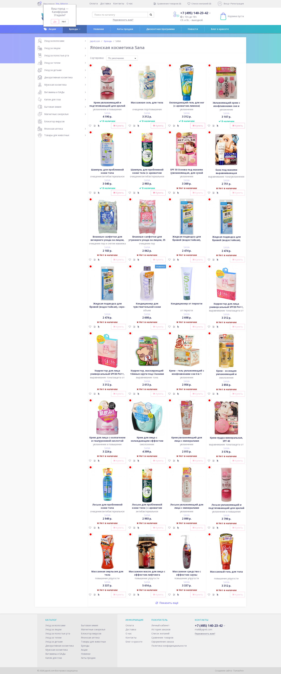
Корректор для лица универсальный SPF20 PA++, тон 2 (107, 374)
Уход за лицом (52, 48)
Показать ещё (169, 603)
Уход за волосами (54, 40)
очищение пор (147, 243)
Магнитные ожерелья (56, 114)
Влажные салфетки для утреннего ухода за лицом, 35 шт (147, 240)
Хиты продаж (125, 29)
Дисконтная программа (160, 29)
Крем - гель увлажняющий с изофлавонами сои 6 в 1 (186, 372)
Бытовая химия (52, 106)
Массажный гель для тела (226, 571)
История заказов (160, 629)
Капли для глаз (52, 99)
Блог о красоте (220, 29)
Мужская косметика (55, 84)
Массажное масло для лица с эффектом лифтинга (147, 573)
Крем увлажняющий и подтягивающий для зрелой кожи (107, 106)
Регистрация (237, 3)
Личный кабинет (160, 625)
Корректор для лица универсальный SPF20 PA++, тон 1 (226, 307)
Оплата (93, 3)
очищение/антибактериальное (107, 176)
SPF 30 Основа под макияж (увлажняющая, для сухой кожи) (186, 173)
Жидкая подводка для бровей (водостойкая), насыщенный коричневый (226, 240)
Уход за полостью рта (56, 55)
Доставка (105, 3)
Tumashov (238, 670)
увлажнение (186, 109)
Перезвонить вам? (123, 19)
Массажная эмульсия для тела (107, 573)
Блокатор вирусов (54, 121)
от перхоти (186, 310)
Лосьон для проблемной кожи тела (107, 506)
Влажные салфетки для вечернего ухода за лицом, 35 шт (107, 240)
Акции (52, 29)
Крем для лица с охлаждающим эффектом (147, 439)
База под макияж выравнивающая (226, 171)
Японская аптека (53, 128)
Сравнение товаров (162, 637)
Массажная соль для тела (147, 102)
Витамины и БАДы (54, 92)
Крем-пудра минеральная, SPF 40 (226, 439)
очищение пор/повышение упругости (147, 111)
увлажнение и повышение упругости (107, 111)
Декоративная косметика (58, 77)
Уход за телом (52, 62)
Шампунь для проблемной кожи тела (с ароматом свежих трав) (147, 173)
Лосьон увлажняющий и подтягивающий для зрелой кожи (226, 508)
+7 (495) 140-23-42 (194, 13)
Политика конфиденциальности (169, 645)
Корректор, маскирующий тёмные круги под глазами (147, 372)
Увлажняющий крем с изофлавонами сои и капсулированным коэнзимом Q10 (226, 107)
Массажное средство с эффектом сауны (187, 573)
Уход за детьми (52, 70)
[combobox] (122, 58)
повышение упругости (107, 578)
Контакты (118, 3)
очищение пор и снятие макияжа (107, 243)
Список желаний (160, 633)
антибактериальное (147, 511)
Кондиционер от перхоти (186, 303)
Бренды (73, 29)
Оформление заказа (162, 641)
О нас (130, 3)
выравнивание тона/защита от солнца (226, 312)
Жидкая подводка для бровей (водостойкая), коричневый (186, 240)
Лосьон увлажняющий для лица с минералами (186, 506)
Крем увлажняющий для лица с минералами (186, 439)
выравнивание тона (147, 377)
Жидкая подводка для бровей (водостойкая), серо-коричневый (107, 307)
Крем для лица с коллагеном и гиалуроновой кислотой (107, 439)
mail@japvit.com (203, 629)
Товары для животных (56, 135)
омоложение (226, 377)
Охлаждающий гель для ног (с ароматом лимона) (186, 104)
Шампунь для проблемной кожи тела (107, 171)
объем (147, 310)
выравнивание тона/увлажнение (226, 176)
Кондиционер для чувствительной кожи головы (147, 307)
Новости (193, 29)
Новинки (99, 29)
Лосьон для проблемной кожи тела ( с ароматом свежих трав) (147, 508)
